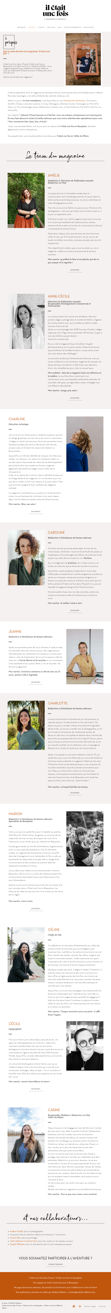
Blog (60, 27)
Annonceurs (88, 27)
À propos (32, 27)
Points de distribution (72, 27)
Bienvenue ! (21, 27)
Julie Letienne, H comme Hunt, (24, 1241)
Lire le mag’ (51, 27)
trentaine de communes (74, 101)
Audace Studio (16, 1231)
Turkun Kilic (15, 1238)
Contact (41, 27)
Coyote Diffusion (17, 1244)
